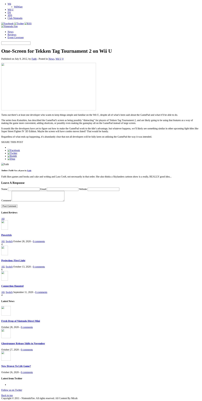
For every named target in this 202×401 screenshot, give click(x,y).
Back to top (7, 395)
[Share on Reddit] (12, 156)
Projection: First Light (13, 260)
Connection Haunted (12, 286)
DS (9, 12)
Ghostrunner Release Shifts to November (23, 343)
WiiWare (18, 6)
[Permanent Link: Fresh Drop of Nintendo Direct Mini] (6, 314)
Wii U (11, 9)
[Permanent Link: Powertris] (4, 228)
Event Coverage (16, 37)
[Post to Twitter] (12, 153)
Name (4, 189)
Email (43, 189)
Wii (9, 4)
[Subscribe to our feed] (28, 23)
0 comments (39, 241)
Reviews (12, 34)
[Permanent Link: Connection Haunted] (4, 279)
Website (83, 189)
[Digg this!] (11, 159)
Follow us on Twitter (11, 390)
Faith (34, 58)
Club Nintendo (15, 18)
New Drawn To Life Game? (16, 366)
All (2, 218)
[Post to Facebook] (14, 150)
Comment (6, 200)
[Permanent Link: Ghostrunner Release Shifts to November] (6, 337)
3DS (10, 15)
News (10, 31)
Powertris (6, 235)
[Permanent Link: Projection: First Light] (4, 254)
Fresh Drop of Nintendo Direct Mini (20, 321)
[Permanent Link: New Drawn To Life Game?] (6, 359)
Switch (9, 241)
